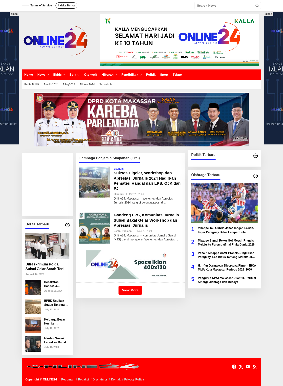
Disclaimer (100, 379)
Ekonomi (119, 168)
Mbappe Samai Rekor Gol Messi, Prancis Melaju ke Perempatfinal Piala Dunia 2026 (226, 242)
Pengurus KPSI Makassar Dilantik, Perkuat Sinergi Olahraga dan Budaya (227, 279)
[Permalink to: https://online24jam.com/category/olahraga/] (255, 176)
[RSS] (255, 367)
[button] (257, 5)
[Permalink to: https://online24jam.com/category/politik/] (255, 155)
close (14, 13)
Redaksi (83, 379)
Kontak (115, 379)
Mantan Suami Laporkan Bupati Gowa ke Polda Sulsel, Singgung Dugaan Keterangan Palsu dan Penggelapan (56, 340)
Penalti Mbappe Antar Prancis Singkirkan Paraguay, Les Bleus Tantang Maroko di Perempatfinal (226, 255)
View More (130, 290)
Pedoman (67, 379)
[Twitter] (241, 367)
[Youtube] (248, 367)
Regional (127, 231)
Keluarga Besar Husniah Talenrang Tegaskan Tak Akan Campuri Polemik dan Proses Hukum (54, 321)
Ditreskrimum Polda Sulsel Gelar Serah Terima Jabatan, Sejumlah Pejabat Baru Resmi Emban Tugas (47, 266)
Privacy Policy (134, 379)
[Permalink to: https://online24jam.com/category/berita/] (67, 225)
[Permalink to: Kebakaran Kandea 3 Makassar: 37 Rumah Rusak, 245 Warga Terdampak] (33, 287)
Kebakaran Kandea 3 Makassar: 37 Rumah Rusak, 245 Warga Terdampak (54, 284)
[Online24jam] (55, 40)
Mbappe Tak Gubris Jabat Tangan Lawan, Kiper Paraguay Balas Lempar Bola (226, 230)
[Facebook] (234, 367)
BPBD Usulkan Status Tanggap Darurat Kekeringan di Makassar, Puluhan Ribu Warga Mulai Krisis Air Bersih (55, 303)
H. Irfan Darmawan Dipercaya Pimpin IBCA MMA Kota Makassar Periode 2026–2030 (227, 267)
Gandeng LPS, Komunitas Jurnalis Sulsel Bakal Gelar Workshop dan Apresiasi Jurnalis (146, 220)
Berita (117, 231)
